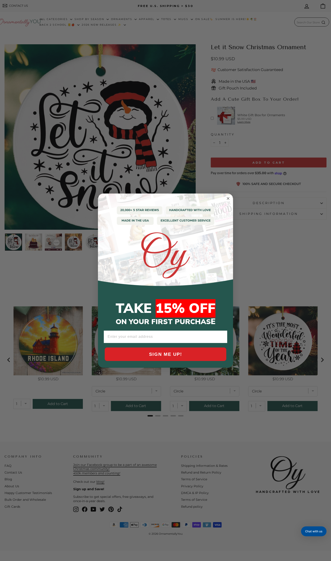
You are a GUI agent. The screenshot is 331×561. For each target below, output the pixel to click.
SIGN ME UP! (165, 354)
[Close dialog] (228, 198)
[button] (313, 531)
